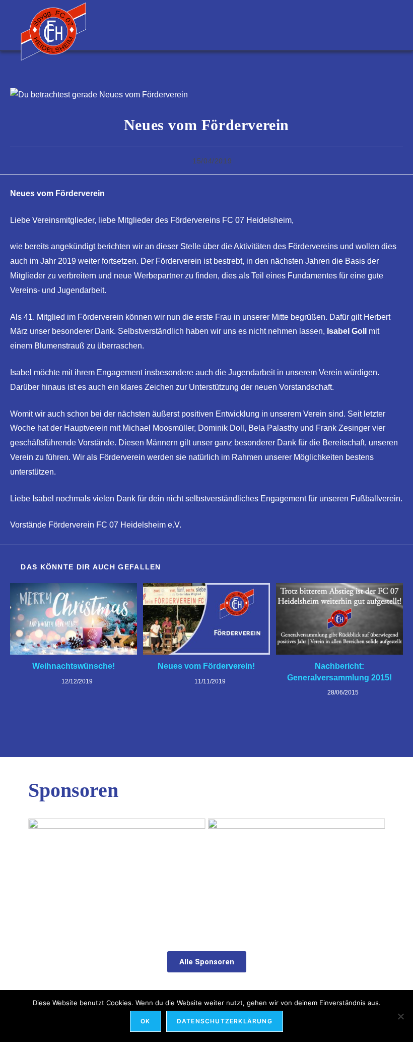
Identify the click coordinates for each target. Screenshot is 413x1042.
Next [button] (372, 871)
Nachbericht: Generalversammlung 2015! (339, 671)
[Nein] (400, 1016)
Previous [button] (40, 871)
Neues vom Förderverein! (206, 666)
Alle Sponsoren (206, 961)
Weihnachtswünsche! (73, 666)
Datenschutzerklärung (224, 1021)
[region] (206, 874)
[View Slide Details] (116, 874)
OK (145, 1021)
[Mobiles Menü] (387, 25)
